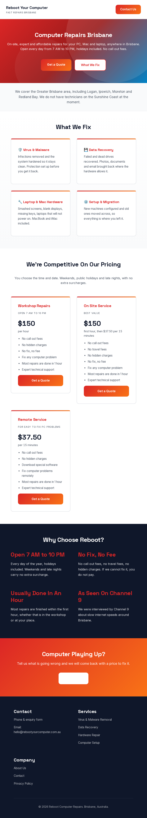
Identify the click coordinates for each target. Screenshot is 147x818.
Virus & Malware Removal (95, 719)
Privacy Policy (23, 783)
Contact (19, 776)
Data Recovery (88, 727)
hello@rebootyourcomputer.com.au (37, 732)
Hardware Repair (89, 735)
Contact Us (128, 9)
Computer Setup (89, 743)
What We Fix (90, 65)
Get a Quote (56, 64)
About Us (20, 768)
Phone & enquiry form (28, 719)
